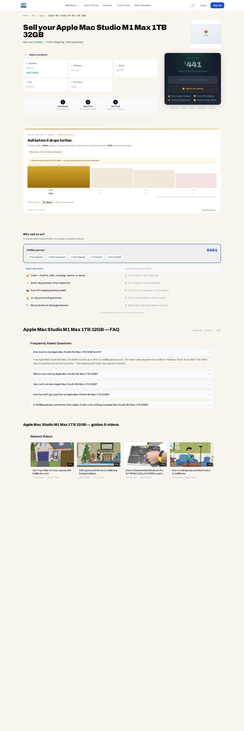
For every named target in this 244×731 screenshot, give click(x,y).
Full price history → (209, 210)
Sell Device (70, 5)
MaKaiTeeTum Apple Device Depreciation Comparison (192, 197)
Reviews (107, 5)
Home (25, 15)
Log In (203, 5)
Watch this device (192, 88)
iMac (33, 15)
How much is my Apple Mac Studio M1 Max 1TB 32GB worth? (67, 352)
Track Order (123, 5)
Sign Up (217, 5)
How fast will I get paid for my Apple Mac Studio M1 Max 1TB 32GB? (71, 394)
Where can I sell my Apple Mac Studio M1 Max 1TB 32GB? (65, 374)
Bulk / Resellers (143, 5)
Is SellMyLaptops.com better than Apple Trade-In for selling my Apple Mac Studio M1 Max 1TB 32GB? (90, 405)
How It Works (91, 5)
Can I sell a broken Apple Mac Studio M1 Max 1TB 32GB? (65, 384)
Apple (42, 15)
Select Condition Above (192, 80)
